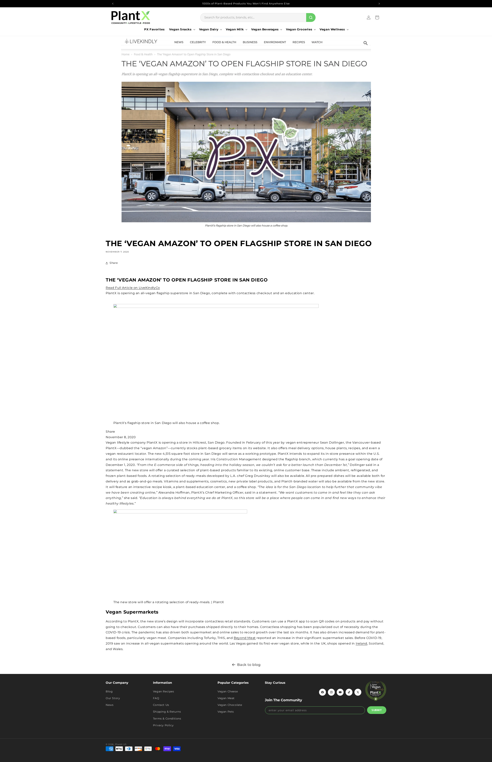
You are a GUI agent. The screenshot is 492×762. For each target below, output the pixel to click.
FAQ (156, 698)
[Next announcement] (379, 3)
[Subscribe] (376, 710)
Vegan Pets (226, 711)
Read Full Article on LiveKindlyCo (133, 288)
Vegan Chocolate (230, 705)
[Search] (311, 17)
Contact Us (161, 705)
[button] (182, 29)
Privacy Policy (163, 725)
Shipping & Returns (167, 711)
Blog (109, 691)
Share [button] (114, 263)
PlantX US (121, 744)
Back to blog (248, 665)
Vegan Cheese (228, 691)
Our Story (113, 698)
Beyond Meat (245, 638)
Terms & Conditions (167, 718)
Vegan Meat (226, 698)
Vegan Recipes (163, 691)
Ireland (361, 643)
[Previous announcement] (113, 3)
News (109, 705)
